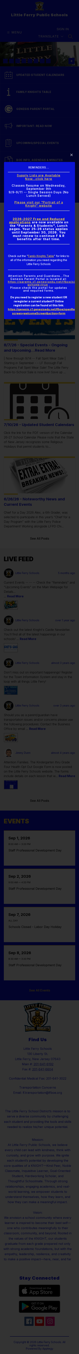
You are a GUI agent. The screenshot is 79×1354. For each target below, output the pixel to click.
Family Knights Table (41, 256)
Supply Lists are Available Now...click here (38, 177)
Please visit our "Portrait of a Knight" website (38, 204)
